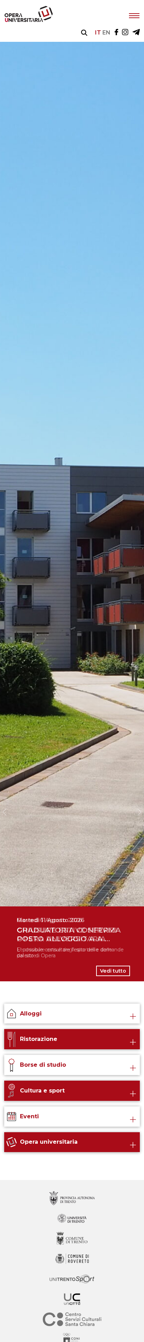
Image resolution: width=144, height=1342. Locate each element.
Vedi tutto (113, 971)
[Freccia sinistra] (4, 812)
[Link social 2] (136, 32)
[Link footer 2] (71, 1239)
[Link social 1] (125, 32)
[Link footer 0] (71, 1198)
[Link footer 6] (71, 1319)
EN (106, 32)
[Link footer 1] (71, 1218)
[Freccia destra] (139, 812)
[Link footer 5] (71, 1299)
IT (98, 32)
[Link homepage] (28, 20)
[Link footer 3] (71, 1259)
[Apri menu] (134, 15)
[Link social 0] (116, 32)
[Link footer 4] (71, 1279)
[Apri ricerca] (84, 32)
